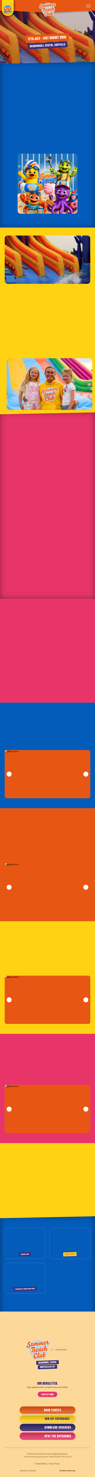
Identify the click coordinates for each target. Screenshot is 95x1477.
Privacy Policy (54, 1464)
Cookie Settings (40, 1464)
